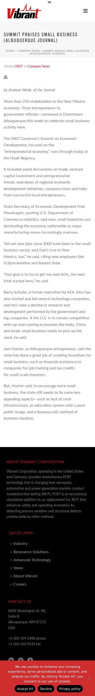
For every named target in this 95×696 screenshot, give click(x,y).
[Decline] (88, 678)
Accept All (25, 689)
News (18, 567)
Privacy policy (70, 689)
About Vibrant (25, 575)
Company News (28, 51)
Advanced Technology (32, 559)
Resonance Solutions (31, 551)
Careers (20, 584)
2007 (19, 66)
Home (10, 51)
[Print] (8, 76)
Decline (46, 689)
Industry (20, 543)
